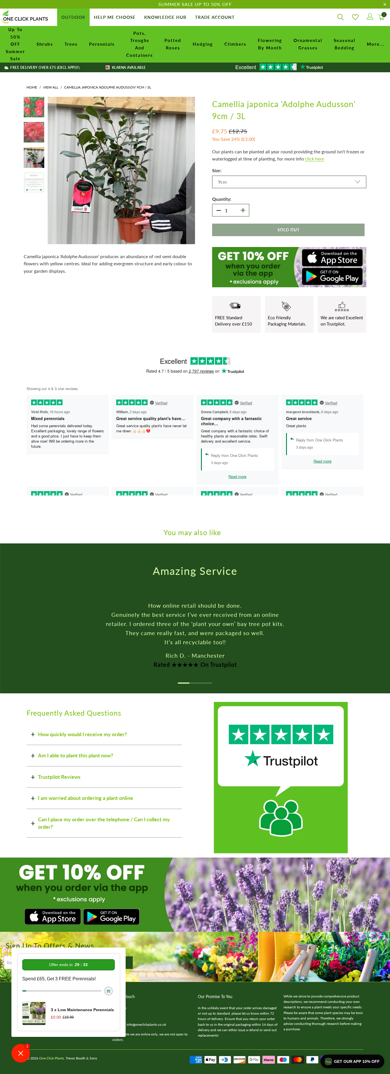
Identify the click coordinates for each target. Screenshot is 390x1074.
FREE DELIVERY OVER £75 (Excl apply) (44, 67)
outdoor (73, 17)
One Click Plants (51, 1058)
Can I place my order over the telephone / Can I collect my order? (104, 823)
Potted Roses (172, 44)
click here (314, 158)
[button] (352, 1061)
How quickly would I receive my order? (82, 734)
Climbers (235, 44)
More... (376, 44)
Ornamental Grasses (307, 44)
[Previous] (52, 170)
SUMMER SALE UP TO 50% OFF (195, 4)
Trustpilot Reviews (59, 777)
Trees (71, 44)
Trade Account (215, 17)
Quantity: (221, 199)
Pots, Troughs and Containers (139, 44)
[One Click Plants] (25, 17)
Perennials (102, 44)
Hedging (203, 44)
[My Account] (370, 17)
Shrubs (45, 44)
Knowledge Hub (165, 17)
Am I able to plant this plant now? (75, 755)
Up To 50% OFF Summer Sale (15, 44)
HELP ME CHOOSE (115, 17)
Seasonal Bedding (344, 44)
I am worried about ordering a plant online (85, 798)
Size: (217, 170)
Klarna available (128, 67)
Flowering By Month (270, 44)
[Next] (190, 170)
